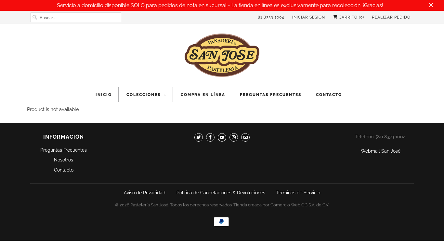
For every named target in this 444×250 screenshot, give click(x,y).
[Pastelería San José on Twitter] (198, 137)
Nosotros (63, 159)
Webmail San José (380, 151)
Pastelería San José (149, 204)
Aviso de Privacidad (144, 192)
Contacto (329, 94)
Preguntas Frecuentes (270, 94)
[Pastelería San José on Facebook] (210, 137)
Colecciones (143, 94)
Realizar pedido (391, 17)
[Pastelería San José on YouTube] (222, 137)
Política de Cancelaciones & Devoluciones (220, 192)
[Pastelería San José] (222, 57)
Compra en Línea (203, 94)
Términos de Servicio (298, 192)
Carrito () (350, 17)
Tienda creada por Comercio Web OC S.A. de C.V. (281, 204)
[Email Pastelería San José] (245, 137)
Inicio (104, 94)
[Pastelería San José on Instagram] (233, 137)
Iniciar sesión (308, 17)
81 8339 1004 (271, 17)
